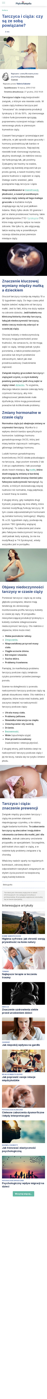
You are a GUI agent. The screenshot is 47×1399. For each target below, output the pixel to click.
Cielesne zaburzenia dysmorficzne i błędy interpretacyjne (23, 1114)
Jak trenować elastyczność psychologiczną (19, 1149)
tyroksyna (33, 218)
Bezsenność (12, 731)
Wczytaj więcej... (23, 1194)
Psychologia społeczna (13, 1180)
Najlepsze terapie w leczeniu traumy (19, 976)
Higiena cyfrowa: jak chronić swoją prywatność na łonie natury (23, 940)
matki (32, 469)
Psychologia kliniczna (12, 1110)
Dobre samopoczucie (11, 936)
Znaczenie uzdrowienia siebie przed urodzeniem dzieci (20, 1011)
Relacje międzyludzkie (12, 1074)
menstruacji (31, 190)
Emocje (5, 1007)
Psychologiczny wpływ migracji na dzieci (23, 1185)
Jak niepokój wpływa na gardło (21, 1044)
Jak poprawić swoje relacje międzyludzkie (18, 1079)
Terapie (5, 971)
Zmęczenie (11, 639)
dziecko (20, 385)
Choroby (6, 1042)
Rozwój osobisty (10, 1145)
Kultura (5, 10)
